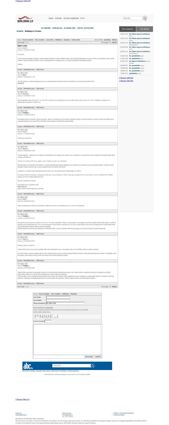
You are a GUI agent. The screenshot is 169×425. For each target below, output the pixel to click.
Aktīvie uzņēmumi (71, 18)
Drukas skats (76, 40)
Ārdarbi (20, 31)
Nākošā (114, 40)
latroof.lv (21, 83)
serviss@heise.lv (67, 415)
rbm (24, 75)
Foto (82, 18)
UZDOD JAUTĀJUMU (85, 28)
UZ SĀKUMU (46, 28)
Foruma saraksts (28, 40)
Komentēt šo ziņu (29, 69)
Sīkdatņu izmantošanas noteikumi (124, 413)
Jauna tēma (50, 40)
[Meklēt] (145, 18)
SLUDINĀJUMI (69, 28)
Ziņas (51, 18)
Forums (58, 18)
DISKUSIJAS (57, 28)
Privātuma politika (119, 415)
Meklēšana (58, 40)
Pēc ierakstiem (127, 29)
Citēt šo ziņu (40, 69)
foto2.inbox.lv (22, 187)
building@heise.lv (21, 415)
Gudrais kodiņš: (39, 321)
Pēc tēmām (144, 29)
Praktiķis (26, 113)
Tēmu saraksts (39, 40)
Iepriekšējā (107, 40)
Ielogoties (67, 40)
